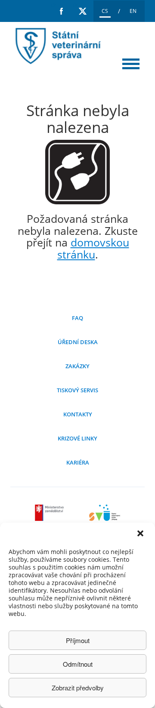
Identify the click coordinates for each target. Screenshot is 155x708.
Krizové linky (77, 438)
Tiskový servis (77, 390)
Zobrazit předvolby (78, 687)
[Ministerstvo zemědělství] (50, 518)
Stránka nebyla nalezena (56, 46)
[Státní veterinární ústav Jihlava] (104, 518)
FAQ (77, 318)
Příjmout (78, 640)
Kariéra (77, 462)
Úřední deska (78, 342)
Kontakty (77, 414)
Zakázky (77, 366)
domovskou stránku (93, 248)
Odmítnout (78, 663)
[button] (141, 534)
